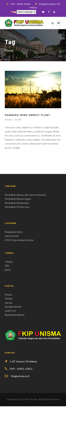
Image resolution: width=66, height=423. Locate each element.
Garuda (8, 303)
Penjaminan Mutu (14, 232)
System (17, 120)
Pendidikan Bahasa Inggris (18, 199)
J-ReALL (9, 262)
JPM (7, 266)
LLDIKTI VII (10, 311)
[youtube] (54, 12)
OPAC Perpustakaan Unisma (19, 240)
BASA (8, 270)
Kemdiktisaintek (13, 307)
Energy (8, 120)
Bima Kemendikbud (14, 315)
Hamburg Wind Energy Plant (27, 115)
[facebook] (48, 12)
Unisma (8, 295)
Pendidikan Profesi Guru (17, 207)
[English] (12, 12)
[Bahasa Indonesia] (15, 12)
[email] (43, 12)
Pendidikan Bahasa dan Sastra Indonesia (25, 195)
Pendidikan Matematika (17, 203)
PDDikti (8, 299)
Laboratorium (12, 236)
